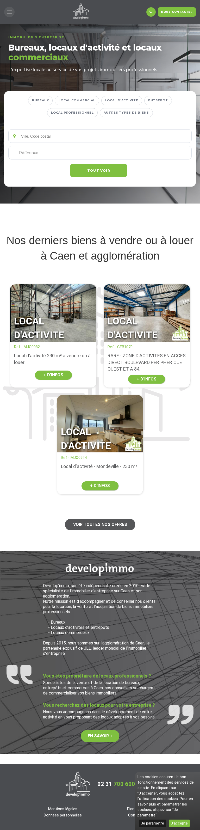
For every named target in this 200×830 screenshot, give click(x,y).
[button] (9, 12)
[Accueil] (81, 11)
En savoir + (100, 735)
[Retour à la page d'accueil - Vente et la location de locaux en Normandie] (78, 784)
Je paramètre (152, 823)
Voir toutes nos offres (100, 524)
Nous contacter (177, 12)
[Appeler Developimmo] (151, 12)
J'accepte (179, 823)
